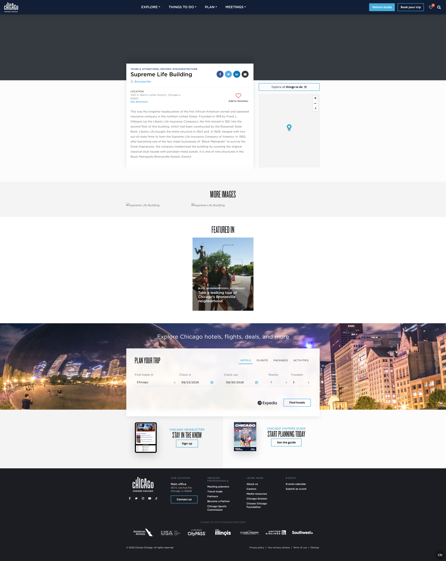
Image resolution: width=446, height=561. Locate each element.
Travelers (297, 374)
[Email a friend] (245, 74)
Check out (231, 374)
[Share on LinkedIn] (236, 74)
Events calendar (296, 483)
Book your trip (411, 7)
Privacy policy (256, 547)
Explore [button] (149, 7)
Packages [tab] (281, 360)
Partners (212, 496)
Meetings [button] (234, 7)
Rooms (273, 374)
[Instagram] (143, 498)
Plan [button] (209, 7)
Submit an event (296, 488)
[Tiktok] (156, 498)
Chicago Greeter (257, 498)
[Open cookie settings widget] (440, 555)
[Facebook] (129, 498)
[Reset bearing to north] (315, 108)
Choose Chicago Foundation (257, 505)
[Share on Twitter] (228, 74)
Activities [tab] (301, 360)
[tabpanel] (223, 390)
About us (252, 483)
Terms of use (300, 547)
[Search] (439, 7)
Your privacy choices (279, 547)
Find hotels (297, 403)
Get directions (139, 101)
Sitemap (314, 547)
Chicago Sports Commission (216, 508)
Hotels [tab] (245, 360)
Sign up (187, 443)
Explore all (287, 87)
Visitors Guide (382, 7)
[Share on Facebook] (220, 74)
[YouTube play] (149, 498)
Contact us (184, 499)
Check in (185, 374)
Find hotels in (144, 374)
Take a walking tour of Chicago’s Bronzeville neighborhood (217, 297)
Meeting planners (218, 486)
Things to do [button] (181, 7)
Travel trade (215, 491)
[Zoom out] (315, 103)
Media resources (257, 493)
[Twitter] (136, 498)
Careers (251, 488)
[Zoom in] (315, 98)
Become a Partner (218, 501)
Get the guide (286, 442)
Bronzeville (143, 81)
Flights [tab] (262, 360)
